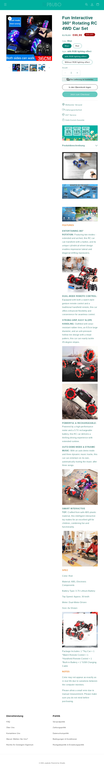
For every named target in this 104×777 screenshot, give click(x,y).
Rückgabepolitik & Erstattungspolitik (68, 745)
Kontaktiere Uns (13, 733)
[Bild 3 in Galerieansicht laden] (33, 67)
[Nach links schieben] (9, 67)
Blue (67, 46)
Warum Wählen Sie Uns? (17, 739)
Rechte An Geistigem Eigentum (19, 745)
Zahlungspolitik (59, 727)
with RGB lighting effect (75, 56)
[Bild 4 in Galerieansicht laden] (42, 67)
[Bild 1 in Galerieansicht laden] (16, 67)
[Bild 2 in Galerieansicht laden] (25, 67)
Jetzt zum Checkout (79, 94)
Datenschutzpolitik (61, 733)
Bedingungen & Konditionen (65, 739)
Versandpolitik (59, 722)
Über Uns (10, 727)
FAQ (8, 722)
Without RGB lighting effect (77, 62)
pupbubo (48, 763)
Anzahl (64, 68)
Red (77, 46)
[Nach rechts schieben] (49, 67)
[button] (5, 4)
